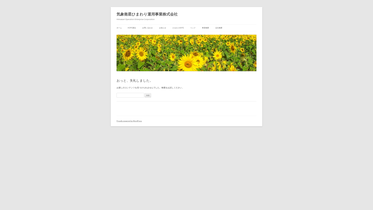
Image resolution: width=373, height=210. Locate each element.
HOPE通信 (132, 28)
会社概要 (218, 28)
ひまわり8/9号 (178, 28)
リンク (193, 28)
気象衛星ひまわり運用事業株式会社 (147, 14)
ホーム (119, 28)
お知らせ (162, 28)
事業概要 (205, 28)
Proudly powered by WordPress (129, 121)
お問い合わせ (147, 28)
